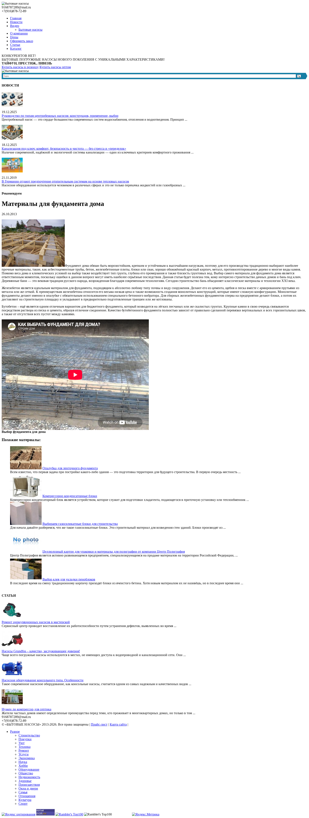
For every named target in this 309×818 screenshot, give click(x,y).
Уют (21, 743)
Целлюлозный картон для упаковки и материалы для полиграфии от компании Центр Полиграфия (113, 551)
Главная (15, 18)
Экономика (26, 758)
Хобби (23, 765)
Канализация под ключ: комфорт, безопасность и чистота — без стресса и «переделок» (64, 148)
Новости (16, 22)
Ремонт (23, 750)
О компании (19, 33)
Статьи (15, 45)
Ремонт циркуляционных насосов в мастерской (36, 622)
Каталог (16, 48)
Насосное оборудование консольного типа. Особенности (42, 680)
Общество (25, 773)
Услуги (23, 754)
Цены (14, 37)
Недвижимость (29, 777)
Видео (14, 26)
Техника (24, 747)
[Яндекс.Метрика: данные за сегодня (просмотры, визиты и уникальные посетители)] (145, 814)
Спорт (23, 803)
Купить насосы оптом (55, 67)
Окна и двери (28, 788)
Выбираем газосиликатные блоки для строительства (80, 524)
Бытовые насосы (30, 29)
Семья (22, 792)
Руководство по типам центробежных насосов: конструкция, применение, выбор (60, 115)
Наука (22, 762)
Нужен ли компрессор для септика (26, 709)
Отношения (26, 796)
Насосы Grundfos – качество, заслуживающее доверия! (41, 651)
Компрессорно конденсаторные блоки (69, 496)
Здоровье (25, 781)
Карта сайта (118, 724)
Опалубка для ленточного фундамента (70, 468)
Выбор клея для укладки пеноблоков (68, 579)
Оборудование (28, 769)
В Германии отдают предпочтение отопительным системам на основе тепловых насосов (65, 181)
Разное (15, 731)
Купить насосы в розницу (20, 67)
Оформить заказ (21, 41)
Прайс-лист (99, 724)
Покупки (25, 739)
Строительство (29, 735)
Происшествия (29, 784)
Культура (24, 800)
